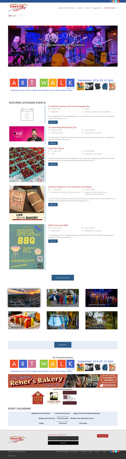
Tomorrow (63, 423)
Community (98, 133)
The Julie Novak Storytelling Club (62, 127)
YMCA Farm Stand (56, 148)
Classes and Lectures (43, 418)
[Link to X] (116, 1)
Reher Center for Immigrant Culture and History (65, 192)
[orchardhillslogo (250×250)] (54, 404)
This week (83, 423)
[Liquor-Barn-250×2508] (38, 404)
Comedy (94, 112)
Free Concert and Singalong (62, 45)
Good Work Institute (57, 133)
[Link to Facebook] (110, 1)
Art (93, 133)
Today (41, 423)
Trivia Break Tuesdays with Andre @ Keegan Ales (68, 106)
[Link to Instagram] (113, 1)
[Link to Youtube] (118, 1)
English (13, 16)
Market (99, 154)
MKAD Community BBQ (58, 225)
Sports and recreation (104, 112)
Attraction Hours (97, 192)
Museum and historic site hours (94, 194)
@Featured (88, 112)
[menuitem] (66, 8)
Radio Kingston (55, 231)
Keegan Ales (55, 112)
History (105, 192)
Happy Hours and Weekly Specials (86, 413)
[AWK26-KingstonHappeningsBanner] (63, 91)
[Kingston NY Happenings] (18, 8)
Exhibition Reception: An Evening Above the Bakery (70, 187)
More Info (53, 122)
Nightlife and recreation (40, 413)
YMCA (53, 154)
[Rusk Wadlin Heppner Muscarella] (70, 404)
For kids (94, 154)
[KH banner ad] (63, 387)
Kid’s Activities (62, 418)
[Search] (118, 8)
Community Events (62, 413)
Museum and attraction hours (82, 418)
